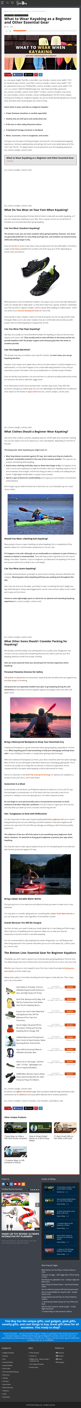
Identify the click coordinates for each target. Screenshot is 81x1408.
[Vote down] (6, 31)
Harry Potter (7, 1384)
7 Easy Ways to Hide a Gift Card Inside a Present (15, 1137)
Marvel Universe (8, 1387)
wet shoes (15, 249)
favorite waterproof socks (28, 311)
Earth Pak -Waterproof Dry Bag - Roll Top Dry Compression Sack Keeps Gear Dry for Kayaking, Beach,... (30, 1002)
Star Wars (6, 1381)
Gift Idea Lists (60, 1192)
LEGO (4, 1394)
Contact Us (33, 1356)
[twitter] (7, 1184)
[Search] (7, 3)
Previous (4, 1205)
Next (37, 1205)
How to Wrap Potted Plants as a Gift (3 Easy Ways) (39, 1138)
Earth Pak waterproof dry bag (37, 775)
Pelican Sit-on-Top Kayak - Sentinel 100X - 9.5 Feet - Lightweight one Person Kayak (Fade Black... (29, 1065)
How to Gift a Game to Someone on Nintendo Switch (65, 1237)
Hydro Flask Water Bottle (61, 913)
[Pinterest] (19, 1184)
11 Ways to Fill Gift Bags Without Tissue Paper (65, 1250)
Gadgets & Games (8, 1353)
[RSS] (23, 1184)
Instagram (60, 1362)
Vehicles (5, 1378)
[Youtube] (15, 1184)
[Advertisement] (40, 189)
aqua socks (32, 391)
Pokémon (6, 1391)
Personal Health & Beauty (11, 1372)
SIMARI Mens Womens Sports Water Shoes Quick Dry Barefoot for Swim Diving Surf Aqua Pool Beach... (30, 1077)
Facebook (60, 1353)
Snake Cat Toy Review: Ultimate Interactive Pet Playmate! (20, 1235)
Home (6, 11)
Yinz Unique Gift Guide (37, 1364)
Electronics (6, 1375)
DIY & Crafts (6, 1369)
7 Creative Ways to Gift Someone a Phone (14, 1161)
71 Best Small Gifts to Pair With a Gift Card (63, 1137)
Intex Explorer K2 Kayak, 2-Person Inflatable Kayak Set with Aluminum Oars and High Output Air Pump (30, 990)
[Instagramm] (11, 1184)
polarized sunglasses (51, 819)
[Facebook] (3, 1184)
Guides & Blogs (9, 15)
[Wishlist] (12, 3)
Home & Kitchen (8, 1362)
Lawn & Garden (7, 1365)
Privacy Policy (34, 1367)
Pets (4, 1359)
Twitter (59, 1359)
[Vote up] (10, 31)
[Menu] (2, 3)
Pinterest (60, 1356)
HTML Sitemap (34, 1353)
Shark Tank (6, 1397)
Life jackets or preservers (14, 677)
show (10, 161)
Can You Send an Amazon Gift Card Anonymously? (60, 1289)
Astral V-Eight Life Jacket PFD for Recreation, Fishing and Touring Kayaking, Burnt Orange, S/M (29, 1028)
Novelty (5, 1356)
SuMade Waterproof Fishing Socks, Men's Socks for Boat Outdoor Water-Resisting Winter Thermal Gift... (31, 1040)
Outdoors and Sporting (21, 15)
